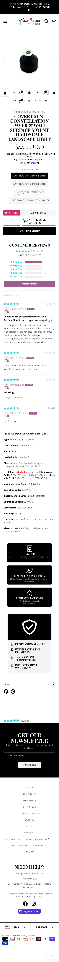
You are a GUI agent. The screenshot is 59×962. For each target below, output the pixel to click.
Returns (29, 826)
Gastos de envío (13, 154)
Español (42, 927)
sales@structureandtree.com (29, 873)
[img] (11, 304)
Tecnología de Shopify (28, 935)
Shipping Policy (29, 807)
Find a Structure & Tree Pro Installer (29, 845)
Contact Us (29, 832)
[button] (5, 21)
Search (29, 787)
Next (56, 58)
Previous (3, 58)
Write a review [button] (29, 283)
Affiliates (29, 852)
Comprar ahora (29, 231)
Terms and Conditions (30, 813)
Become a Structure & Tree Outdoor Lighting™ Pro (30, 839)
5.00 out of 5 (37, 251)
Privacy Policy (29, 794)
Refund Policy (29, 800)
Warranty (29, 820)
